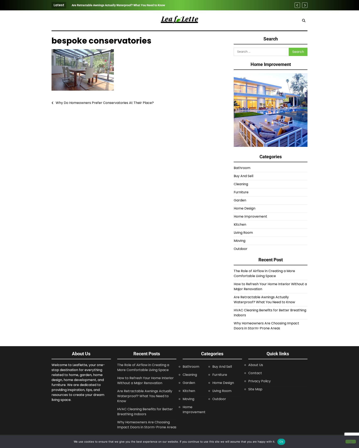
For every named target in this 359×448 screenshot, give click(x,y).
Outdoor (240, 248)
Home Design (244, 208)
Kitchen (240, 224)
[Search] (303, 20)
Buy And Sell (243, 176)
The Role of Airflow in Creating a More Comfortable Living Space (264, 273)
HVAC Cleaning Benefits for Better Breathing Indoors (145, 411)
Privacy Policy (259, 381)
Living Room (243, 232)
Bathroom (242, 168)
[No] (350, 441)
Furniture (241, 192)
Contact (255, 373)
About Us (255, 365)
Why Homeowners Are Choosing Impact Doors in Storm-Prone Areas (266, 326)
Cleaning (241, 184)
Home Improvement (250, 216)
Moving (239, 240)
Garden (240, 200)
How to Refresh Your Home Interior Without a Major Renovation (145, 380)
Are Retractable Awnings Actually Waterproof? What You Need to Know (118, 5)
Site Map (255, 389)
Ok (281, 441)
